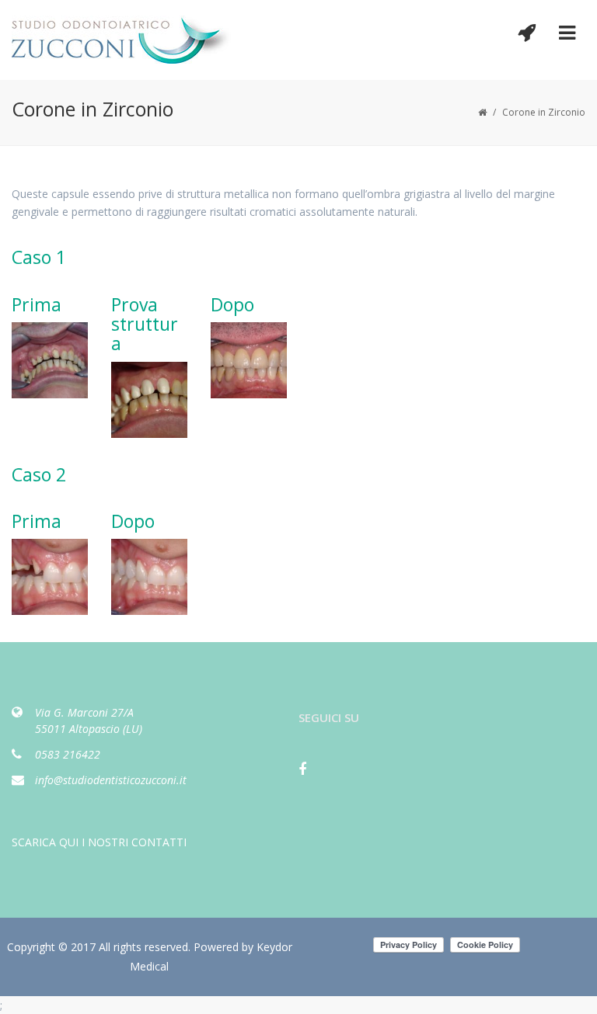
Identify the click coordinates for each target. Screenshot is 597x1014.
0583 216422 (67, 754)
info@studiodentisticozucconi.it (111, 780)
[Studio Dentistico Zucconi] (126, 40)
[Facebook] (310, 774)
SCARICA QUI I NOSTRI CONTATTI (99, 842)
